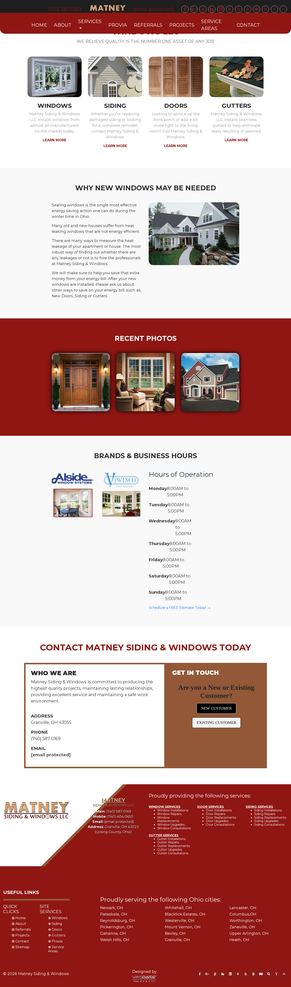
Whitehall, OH (178, 907)
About (62, 25)
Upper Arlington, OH (248, 933)
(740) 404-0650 (113, 817)
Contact (248, 25)
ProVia (117, 25)
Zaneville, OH (242, 927)
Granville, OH (177, 939)
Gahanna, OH (113, 933)
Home (39, 25)
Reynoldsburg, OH (117, 920)
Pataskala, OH (113, 914)
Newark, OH (111, 907)
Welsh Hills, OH (114, 939)
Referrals (148, 25)
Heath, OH (239, 939)
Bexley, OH (175, 933)
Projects (181, 25)
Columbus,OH (242, 914)
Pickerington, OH (116, 927)
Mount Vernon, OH (182, 927)
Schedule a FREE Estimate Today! (178, 608)
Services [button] (89, 21)
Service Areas (211, 25)
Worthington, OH (245, 920)
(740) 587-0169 (113, 811)
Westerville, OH (179, 920)
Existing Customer (216, 722)
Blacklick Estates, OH (185, 914)
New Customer (216, 708)
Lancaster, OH (242, 907)
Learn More (54, 140)
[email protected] (51, 754)
